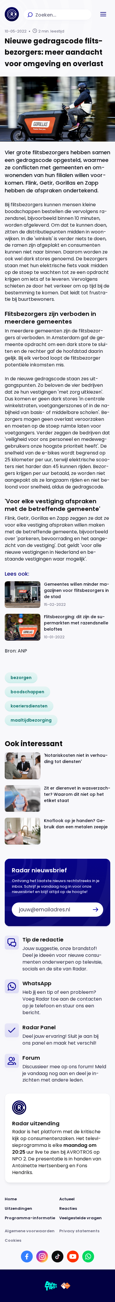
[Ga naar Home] (12, 14)
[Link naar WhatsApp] (88, 1256)
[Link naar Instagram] (42, 1256)
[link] (21, 677)
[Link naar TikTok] (57, 1256)
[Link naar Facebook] (27, 1256)
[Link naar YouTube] (73, 1256)
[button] (103, 14)
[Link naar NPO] (65, 1286)
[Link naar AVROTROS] (51, 1286)
